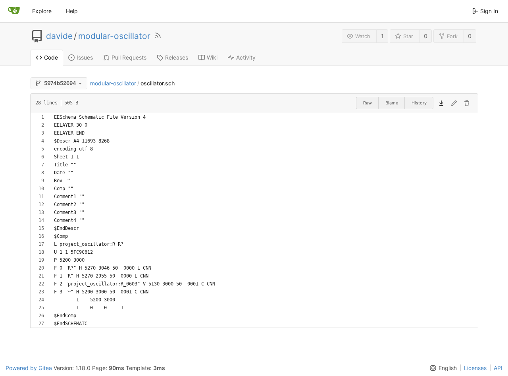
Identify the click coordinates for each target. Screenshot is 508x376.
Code (51, 57)
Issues (85, 57)
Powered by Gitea (29, 367)
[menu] (442, 368)
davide (59, 36)
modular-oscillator (114, 36)
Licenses (475, 367)
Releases (176, 57)
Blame (391, 103)
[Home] (14, 11)
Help (72, 11)
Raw (367, 103)
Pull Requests (129, 57)
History (419, 103)
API (498, 367)
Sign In (489, 11)
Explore (42, 11)
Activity (246, 57)
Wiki (212, 57)
